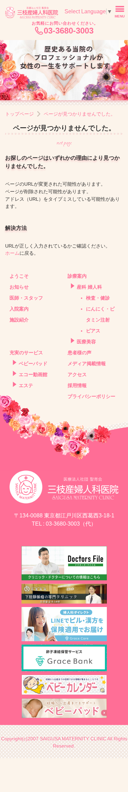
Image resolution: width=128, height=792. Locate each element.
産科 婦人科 (89, 287)
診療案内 (77, 276)
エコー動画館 (33, 374)
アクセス (77, 374)
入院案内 (19, 309)
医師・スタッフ (26, 298)
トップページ (19, 114)
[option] (64, 70)
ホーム (12, 253)
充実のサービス (26, 352)
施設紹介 (19, 319)
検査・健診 (98, 298)
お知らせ (19, 287)
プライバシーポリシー (91, 396)
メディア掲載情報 (87, 363)
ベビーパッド (33, 363)
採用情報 (77, 385)
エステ (26, 385)
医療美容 (86, 341)
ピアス (93, 330)
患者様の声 (79, 352)
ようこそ (19, 276)
